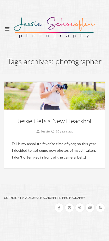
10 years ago (64, 131)
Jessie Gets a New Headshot (54, 121)
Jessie (45, 131)
